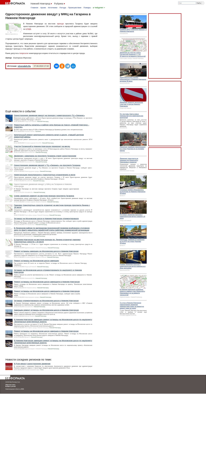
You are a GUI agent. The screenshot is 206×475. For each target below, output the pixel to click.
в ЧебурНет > (99, 8)
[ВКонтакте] (56, 66)
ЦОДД (28, 29)
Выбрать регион (10, 386)
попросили (23, 53)
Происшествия (74, 8)
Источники (52, 8)
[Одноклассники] (62, 66)
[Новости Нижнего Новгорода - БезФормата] (13, 2)
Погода (62, 8)
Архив (43, 8)
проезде (60, 24)
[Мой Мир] (73, 66)
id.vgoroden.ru (13, 34)
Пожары (87, 8)
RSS (22, 389)
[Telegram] (67, 66)
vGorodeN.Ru (24, 66)
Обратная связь (10, 385)
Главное (34, 8)
